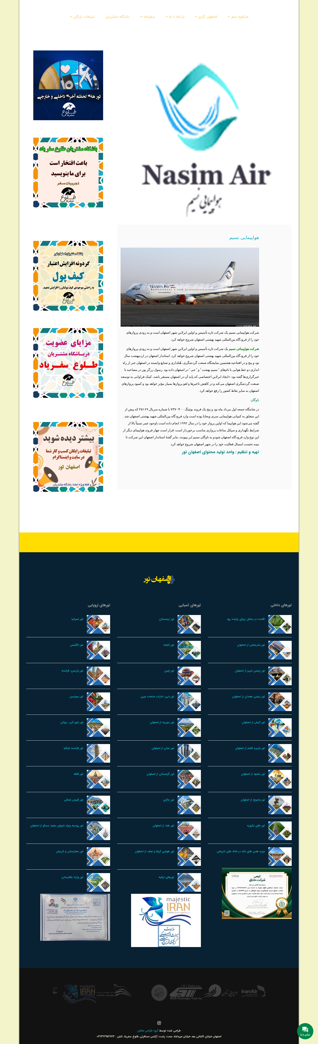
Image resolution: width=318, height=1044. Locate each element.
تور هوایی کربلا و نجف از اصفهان (154, 851)
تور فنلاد (78, 774)
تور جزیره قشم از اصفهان (250, 748)
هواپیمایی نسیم (244, 237)
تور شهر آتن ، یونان (71, 722)
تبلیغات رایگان (84, 16)
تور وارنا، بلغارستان (72, 877)
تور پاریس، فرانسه (72, 670)
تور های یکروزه (256, 825)
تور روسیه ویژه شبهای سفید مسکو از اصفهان (56, 825)
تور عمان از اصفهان (163, 748)
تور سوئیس (76, 696)
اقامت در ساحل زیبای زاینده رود (246, 619)
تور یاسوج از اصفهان (253, 800)
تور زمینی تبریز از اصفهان (250, 670)
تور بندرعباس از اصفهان (251, 645)
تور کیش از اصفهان (253, 722)
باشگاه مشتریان (117, 16)
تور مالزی (168, 800)
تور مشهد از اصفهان (253, 774)
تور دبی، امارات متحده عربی (157, 696)
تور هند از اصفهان (163, 825)
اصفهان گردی (207, 16)
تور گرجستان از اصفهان (160, 774)
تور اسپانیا (77, 619)
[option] (247, 991)
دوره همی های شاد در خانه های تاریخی (241, 851)
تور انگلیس (76, 645)
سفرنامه (149, 16)
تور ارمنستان (166, 619)
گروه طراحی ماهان (148, 1030)
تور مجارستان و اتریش (69, 851)
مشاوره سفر (239, 16)
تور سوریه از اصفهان (162, 722)
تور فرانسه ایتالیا (73, 748)
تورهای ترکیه (166, 877)
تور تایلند (168, 645)
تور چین (169, 670)
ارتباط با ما (176, 16)
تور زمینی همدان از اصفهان (248, 696)
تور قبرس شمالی (73, 800)
